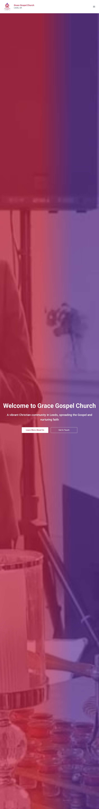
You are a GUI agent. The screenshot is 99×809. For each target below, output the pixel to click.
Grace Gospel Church (24, 5)
